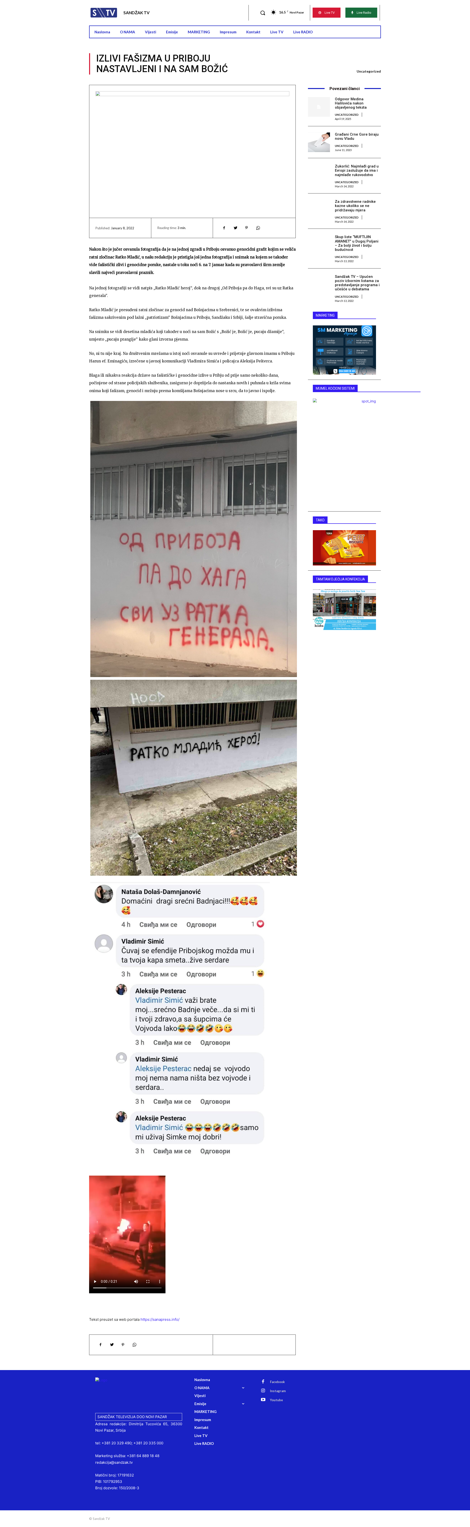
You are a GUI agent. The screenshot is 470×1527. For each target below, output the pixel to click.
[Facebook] (224, 228)
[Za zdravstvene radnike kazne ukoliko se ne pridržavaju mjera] (319, 209)
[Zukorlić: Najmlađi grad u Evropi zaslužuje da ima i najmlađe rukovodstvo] (319, 174)
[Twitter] (235, 228)
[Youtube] (263, 1400)
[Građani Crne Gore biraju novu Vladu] (319, 142)
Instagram (278, 1391)
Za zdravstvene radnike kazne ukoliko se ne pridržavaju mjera (355, 205)
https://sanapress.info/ (160, 1319)
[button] (262, 13)
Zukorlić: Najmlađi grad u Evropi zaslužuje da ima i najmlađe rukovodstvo (357, 170)
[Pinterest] (246, 228)
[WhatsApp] (258, 228)
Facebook (277, 1382)
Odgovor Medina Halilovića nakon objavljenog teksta (351, 103)
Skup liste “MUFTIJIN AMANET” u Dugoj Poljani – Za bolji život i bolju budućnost (356, 243)
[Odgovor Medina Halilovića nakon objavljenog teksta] (319, 107)
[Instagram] (263, 1390)
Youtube (276, 1400)
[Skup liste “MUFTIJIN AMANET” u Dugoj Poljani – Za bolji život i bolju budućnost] (319, 245)
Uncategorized (369, 71)
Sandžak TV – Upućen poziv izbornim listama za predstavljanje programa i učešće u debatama (357, 283)
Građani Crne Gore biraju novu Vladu (357, 136)
